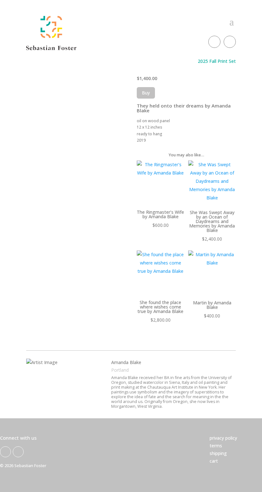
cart (214, 461)
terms (216, 446)
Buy (146, 93)
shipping (218, 453)
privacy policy (223, 438)
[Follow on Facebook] (214, 42)
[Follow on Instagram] (230, 42)
